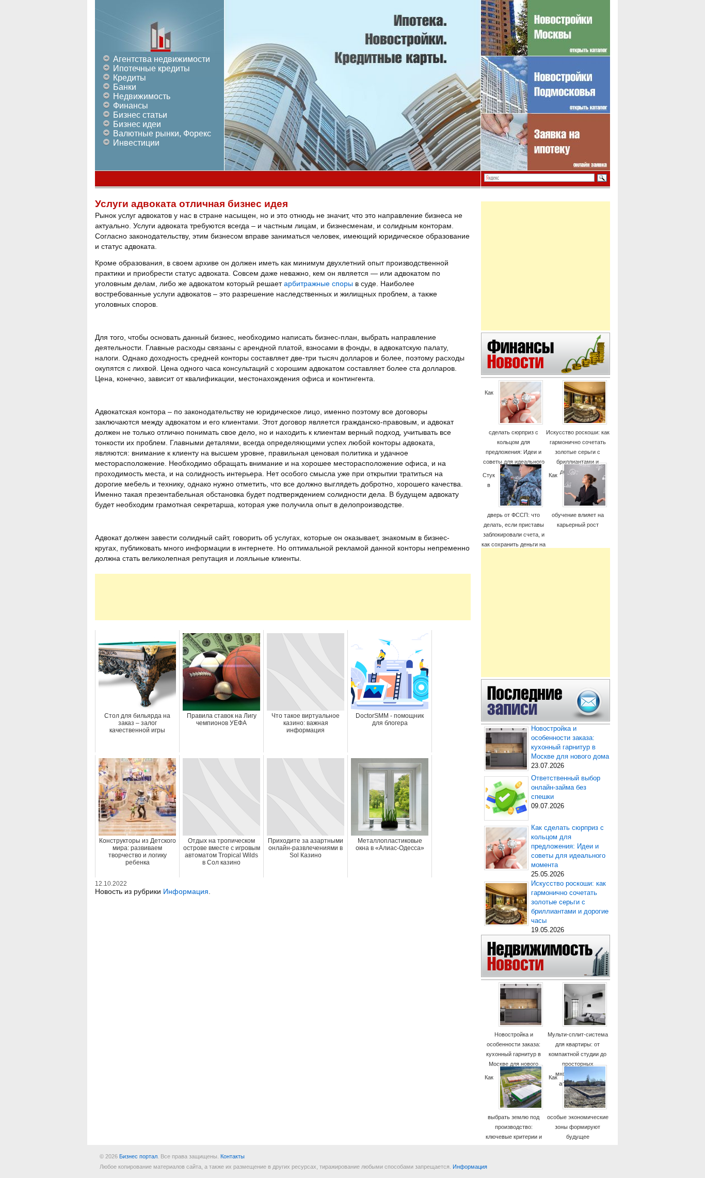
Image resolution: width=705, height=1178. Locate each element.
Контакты (232, 1156)
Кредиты (129, 77)
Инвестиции (136, 142)
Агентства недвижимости (161, 59)
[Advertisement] (283, 597)
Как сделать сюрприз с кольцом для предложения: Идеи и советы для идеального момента (513, 432)
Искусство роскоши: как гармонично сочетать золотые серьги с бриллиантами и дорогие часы (578, 452)
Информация (186, 891)
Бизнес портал (138, 1156)
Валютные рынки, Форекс (162, 133)
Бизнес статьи (140, 115)
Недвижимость (141, 96)
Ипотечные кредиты (151, 68)
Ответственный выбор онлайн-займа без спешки (565, 787)
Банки (124, 87)
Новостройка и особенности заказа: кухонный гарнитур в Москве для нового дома (513, 1054)
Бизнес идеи (137, 124)
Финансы (130, 105)
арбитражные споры (318, 283)
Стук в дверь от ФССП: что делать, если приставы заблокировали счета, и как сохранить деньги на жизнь (514, 514)
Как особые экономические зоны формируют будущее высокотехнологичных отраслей (577, 1116)
